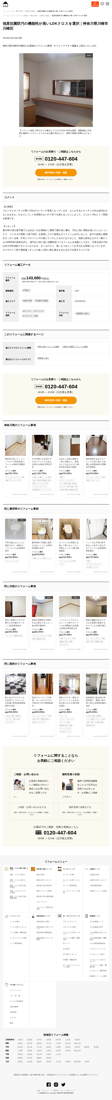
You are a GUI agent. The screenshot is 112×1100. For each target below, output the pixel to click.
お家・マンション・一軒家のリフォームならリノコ (56, 1090)
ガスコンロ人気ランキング (71, 933)
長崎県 (39, 1061)
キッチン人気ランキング (71, 881)
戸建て (27, 290)
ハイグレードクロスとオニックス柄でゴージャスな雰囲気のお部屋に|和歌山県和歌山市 (69, 621)
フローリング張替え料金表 (44, 908)
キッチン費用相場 (70, 885)
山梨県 (58, 1047)
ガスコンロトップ (70, 921)
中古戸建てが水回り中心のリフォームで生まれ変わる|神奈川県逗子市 (42, 474)
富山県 (29, 1047)
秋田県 (58, 1040)
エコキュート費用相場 (98, 971)
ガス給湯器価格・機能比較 (98, 938)
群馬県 (39, 1043)
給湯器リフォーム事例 (98, 976)
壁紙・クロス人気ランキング (18, 881)
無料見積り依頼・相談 (56, 172)
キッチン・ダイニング (34, 311)
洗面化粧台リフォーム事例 (44, 938)
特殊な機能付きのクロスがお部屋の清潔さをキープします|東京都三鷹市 (96, 630)
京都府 (39, 1050)
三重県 (20, 1050)
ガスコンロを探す (70, 927)
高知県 (48, 1058)
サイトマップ (93, 1075)
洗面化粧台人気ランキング (44, 928)
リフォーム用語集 (68, 1075)
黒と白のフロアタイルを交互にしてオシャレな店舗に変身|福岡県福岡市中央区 (15, 698)
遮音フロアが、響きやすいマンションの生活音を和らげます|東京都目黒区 (69, 714)
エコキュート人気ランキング (98, 960)
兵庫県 (58, 1050)
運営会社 (17, 1075)
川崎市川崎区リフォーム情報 (75, 347)
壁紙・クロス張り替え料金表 (18, 886)
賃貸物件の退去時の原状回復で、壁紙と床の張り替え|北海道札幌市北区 (96, 711)
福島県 (77, 1040)
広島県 (48, 1054)
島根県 (29, 1054)
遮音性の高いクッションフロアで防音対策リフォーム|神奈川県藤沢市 (15, 469)
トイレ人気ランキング (18, 927)
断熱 (11, 1023)
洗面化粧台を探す (43, 921)
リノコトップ (8, 16)
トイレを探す (15, 921)
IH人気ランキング (70, 954)
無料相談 (95, 5)
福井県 (48, 1047)
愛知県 (96, 1047)
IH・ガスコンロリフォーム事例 (71, 966)
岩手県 (39, 1040)
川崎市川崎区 (44, 16)
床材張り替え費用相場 (44, 896)
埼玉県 (48, 1043)
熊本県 (48, 1061)
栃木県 (29, 1043)
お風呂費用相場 (95, 885)
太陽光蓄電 (14, 1007)
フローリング (41, 902)
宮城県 (48, 1040)
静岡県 (86, 1047)
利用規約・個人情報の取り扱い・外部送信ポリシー (41, 1075)
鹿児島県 (77, 1061)
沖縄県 (86, 1061)
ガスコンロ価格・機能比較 (71, 938)
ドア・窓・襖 (15, 996)
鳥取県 (20, 1054)
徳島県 (20, 1058)
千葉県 (58, 1043)
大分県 (58, 1061)
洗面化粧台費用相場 (44, 932)
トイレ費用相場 (16, 943)
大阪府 (48, 1050)
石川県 (39, 1047)
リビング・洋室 (31, 316)
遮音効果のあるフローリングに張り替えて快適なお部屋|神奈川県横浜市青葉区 (96, 469)
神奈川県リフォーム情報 (48, 347)
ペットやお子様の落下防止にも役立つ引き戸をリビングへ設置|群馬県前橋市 (96, 554)
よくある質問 (82, 1075)
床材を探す (40, 875)
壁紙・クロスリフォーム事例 (18, 892)
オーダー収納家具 (16, 1001)
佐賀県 (29, 1061)
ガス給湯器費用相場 (97, 943)
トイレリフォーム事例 (18, 938)
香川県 (29, 1058)
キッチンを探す (69, 875)
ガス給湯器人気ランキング (98, 933)
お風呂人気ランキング (98, 880)
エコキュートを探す (97, 954)
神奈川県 (33, 16)
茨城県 (20, 1043)
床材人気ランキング (44, 880)
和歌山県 (77, 1050)
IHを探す (66, 949)
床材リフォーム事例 (44, 891)
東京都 (67, 1043)
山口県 (58, 1054)
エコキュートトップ (97, 949)
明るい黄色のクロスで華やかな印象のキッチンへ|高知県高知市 (15, 628)
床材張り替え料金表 (44, 885)
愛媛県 (39, 1058)
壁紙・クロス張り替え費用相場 (18, 897)
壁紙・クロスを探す (17, 875)
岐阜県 (77, 1047)
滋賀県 (29, 1050)
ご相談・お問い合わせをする (31, 807)
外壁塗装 (13, 1012)
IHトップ (66, 943)
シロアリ (13, 1018)
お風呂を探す (95, 875)
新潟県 (20, 1047)
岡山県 (39, 1054)
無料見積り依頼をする (80, 807)
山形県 (67, 1040)
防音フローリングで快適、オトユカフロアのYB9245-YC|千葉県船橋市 (42, 709)
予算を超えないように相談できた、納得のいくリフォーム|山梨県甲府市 (15, 540)
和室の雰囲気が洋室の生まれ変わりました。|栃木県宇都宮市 (42, 618)
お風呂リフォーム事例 (98, 891)
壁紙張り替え (83, 313)
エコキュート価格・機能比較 (98, 966)
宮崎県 (67, 1061)
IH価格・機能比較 (70, 960)
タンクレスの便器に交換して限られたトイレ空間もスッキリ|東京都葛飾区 (69, 553)
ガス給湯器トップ (96, 921)
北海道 (20, 1040)
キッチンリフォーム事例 (71, 892)
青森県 (29, 1040)
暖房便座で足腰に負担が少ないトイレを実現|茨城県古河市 (42, 550)
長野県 (67, 1047)
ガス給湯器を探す (96, 927)
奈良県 (67, 1050)
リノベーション (16, 990)
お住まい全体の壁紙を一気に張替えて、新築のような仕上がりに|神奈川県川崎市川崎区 (69, 463)
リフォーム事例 (21, 16)
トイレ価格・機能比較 (18, 932)
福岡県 (20, 1061)
